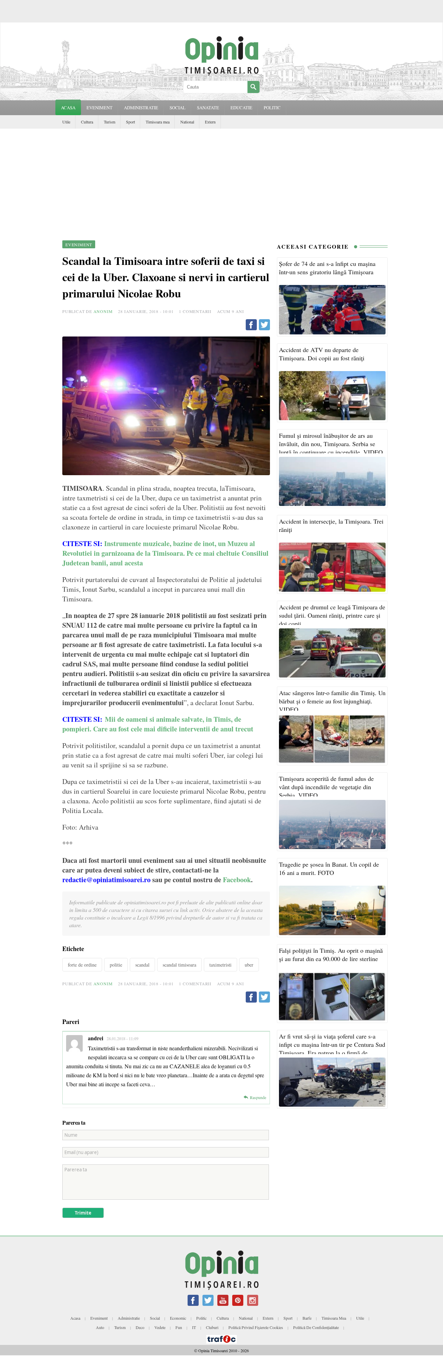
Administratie (129, 1318)
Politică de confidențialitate (316, 1327)
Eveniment (99, 1318)
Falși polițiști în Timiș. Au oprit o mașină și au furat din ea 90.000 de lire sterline (331, 954)
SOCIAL (178, 107)
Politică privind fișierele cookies (255, 1327)
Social (155, 1318)
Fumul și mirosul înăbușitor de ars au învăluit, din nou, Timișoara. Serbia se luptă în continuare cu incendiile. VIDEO (331, 443)
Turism (109, 121)
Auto (100, 1327)
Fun (178, 1327)
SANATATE (208, 107)
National (187, 121)
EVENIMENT (99, 107)
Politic (201, 1318)
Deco (140, 1327)
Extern (210, 121)
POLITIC (272, 107)
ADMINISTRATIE (141, 107)
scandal (142, 964)
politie (116, 964)
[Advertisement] (221, 180)
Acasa (68, 107)
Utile (66, 121)
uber (249, 964)
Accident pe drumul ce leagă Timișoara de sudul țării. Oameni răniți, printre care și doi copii (332, 615)
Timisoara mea (158, 121)
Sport (130, 121)
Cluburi (212, 1327)
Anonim (103, 311)
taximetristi (220, 964)
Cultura (87, 121)
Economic (178, 1318)
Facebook (237, 880)
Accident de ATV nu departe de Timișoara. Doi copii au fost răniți (321, 353)
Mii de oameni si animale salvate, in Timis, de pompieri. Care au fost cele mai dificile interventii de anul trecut (157, 724)
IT (194, 1327)
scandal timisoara (179, 964)
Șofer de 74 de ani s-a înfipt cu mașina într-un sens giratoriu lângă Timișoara (327, 267)
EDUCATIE (241, 107)
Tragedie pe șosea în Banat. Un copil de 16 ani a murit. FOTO (329, 868)
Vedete (159, 1327)
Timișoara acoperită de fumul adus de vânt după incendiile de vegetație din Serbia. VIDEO (326, 786)
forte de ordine (82, 964)
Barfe (306, 1318)
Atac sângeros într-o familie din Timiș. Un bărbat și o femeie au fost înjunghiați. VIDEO (332, 701)
